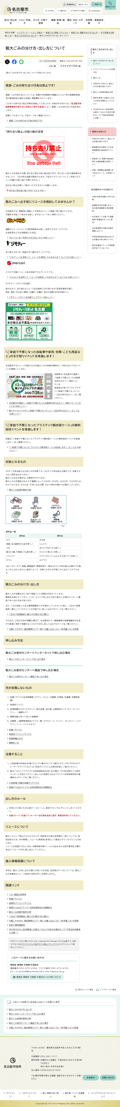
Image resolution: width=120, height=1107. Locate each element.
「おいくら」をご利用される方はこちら (31, 238)
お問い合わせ (108, 1078)
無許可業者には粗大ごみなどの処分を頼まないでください (104, 100)
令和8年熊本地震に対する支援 (103, 198)
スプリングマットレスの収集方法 (104, 70)
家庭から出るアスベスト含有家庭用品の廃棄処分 (30, 787)
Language (95, 10)
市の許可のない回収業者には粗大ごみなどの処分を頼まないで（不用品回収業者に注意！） (104, 113)
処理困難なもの (16, 738)
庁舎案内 (91, 1078)
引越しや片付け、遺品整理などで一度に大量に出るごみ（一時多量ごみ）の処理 (44, 629)
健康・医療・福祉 (58, 21)
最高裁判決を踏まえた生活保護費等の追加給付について (102, 150)
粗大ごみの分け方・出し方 (25, 36)
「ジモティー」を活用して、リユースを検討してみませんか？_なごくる (44, 257)
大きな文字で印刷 (69, 66)
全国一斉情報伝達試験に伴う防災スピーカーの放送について (103, 173)
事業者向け (99, 21)
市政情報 (89, 21)
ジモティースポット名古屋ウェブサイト (31, 297)
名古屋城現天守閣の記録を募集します (102, 229)
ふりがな (51, 10)
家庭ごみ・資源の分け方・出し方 (84, 32)
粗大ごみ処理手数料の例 (20, 490)
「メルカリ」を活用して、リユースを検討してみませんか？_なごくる (43, 277)
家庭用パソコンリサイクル (20, 734)
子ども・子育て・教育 (41, 21)
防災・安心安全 (11, 21)
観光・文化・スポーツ (75, 21)
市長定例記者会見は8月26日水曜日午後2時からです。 (103, 238)
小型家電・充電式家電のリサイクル (24, 783)
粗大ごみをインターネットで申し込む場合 (27, 659)
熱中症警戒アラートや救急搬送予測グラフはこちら (103, 246)
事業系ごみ (14, 743)
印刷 (51, 66)
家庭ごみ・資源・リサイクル (57, 32)
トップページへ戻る (108, 990)
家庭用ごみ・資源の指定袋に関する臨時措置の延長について (103, 161)
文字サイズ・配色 (79, 10)
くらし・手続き (24, 21)
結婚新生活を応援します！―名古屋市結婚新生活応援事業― (103, 208)
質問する (98, 4)
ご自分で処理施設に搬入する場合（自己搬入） (29, 614)
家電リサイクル (15, 730)
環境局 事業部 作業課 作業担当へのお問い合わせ (38, 977)
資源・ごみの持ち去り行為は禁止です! (26, 121)
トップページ (22, 32)
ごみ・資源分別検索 (17, 894)
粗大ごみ (96, 78)
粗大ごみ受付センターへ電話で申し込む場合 (29, 677)
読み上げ (64, 10)
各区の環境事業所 (17, 925)
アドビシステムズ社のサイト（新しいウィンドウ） (39, 944)
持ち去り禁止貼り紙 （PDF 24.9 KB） (26, 190)
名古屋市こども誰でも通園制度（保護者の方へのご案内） (102, 219)
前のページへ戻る (85, 990)
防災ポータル (83, 4)
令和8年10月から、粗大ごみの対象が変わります (103, 85)
